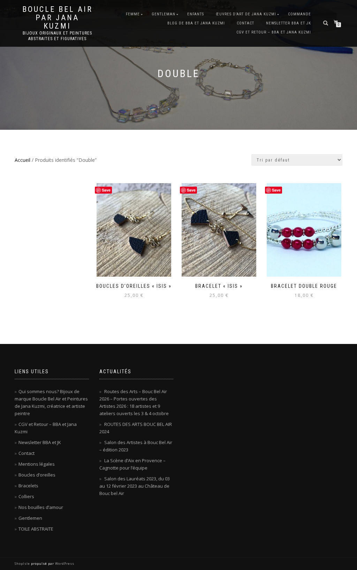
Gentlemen (30, 518)
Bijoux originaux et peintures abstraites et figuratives (57, 36)
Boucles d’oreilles (36, 475)
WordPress (64, 563)
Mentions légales (36, 464)
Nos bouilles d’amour (40, 507)
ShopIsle (23, 563)
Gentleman (163, 14)
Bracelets (28, 485)
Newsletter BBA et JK (288, 23)
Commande (299, 14)
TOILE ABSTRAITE (35, 529)
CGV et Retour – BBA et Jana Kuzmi (273, 32)
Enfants (195, 14)
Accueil (22, 160)
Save (106, 190)
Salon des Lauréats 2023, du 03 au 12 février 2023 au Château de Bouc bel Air (134, 485)
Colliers (26, 496)
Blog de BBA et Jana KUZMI (196, 23)
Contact (245, 23)
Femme (133, 14)
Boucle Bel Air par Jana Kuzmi (57, 17)
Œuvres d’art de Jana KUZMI (246, 14)
